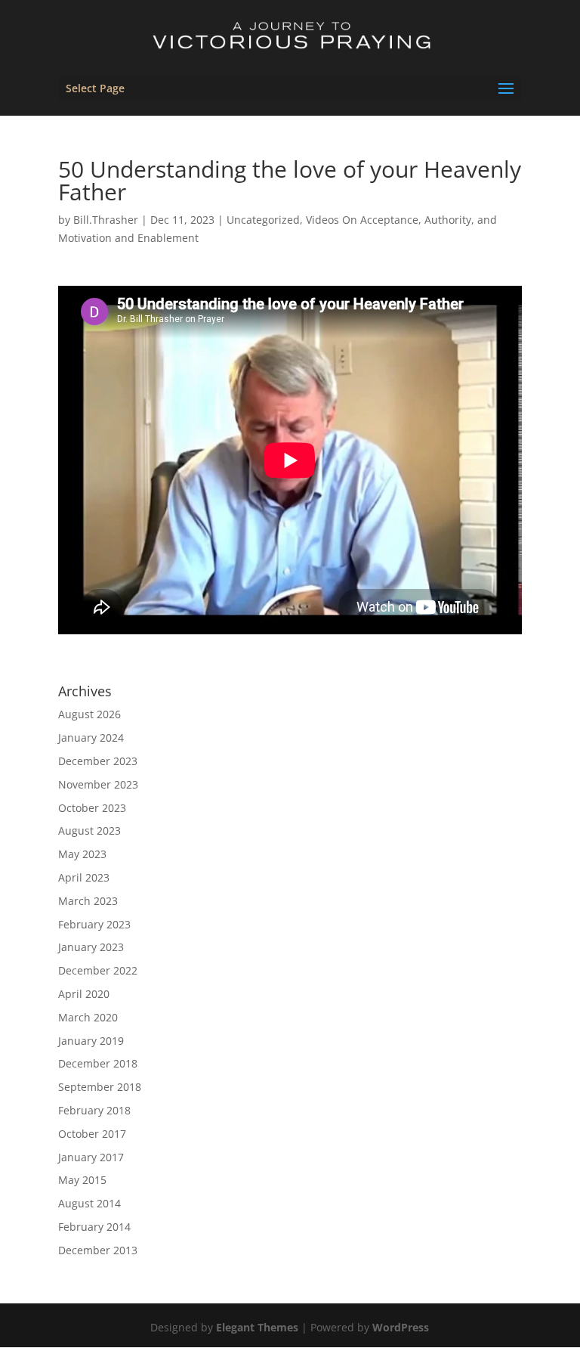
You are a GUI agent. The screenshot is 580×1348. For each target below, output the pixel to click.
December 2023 (97, 761)
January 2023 (91, 947)
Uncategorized (263, 219)
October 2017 (92, 1133)
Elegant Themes (257, 1327)
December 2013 (97, 1250)
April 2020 (84, 994)
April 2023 (84, 877)
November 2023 (98, 784)
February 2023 (94, 924)
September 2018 (99, 1087)
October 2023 (92, 808)
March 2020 (88, 1017)
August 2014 (89, 1203)
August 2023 (89, 830)
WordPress (400, 1327)
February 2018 (94, 1110)
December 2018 (97, 1063)
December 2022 (97, 970)
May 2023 (82, 854)
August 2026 (89, 714)
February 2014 (94, 1226)
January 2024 (91, 737)
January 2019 (91, 1040)
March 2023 (88, 901)
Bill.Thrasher (105, 219)
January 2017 (91, 1157)
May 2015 (82, 1180)
